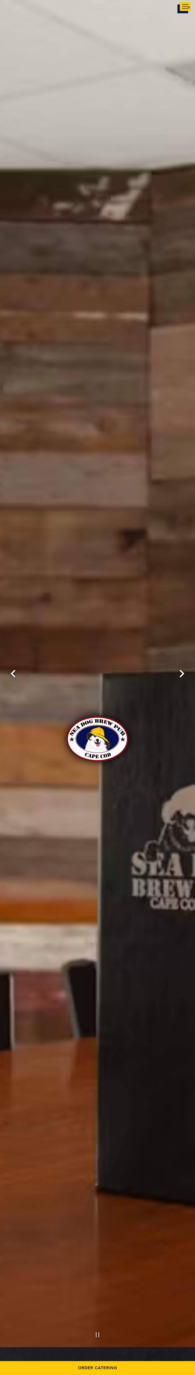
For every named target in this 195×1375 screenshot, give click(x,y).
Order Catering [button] (97, 1368)
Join (50, 8)
